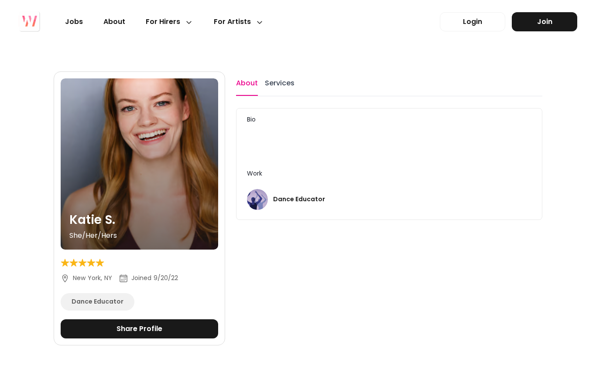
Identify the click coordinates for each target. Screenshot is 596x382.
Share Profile (139, 329)
